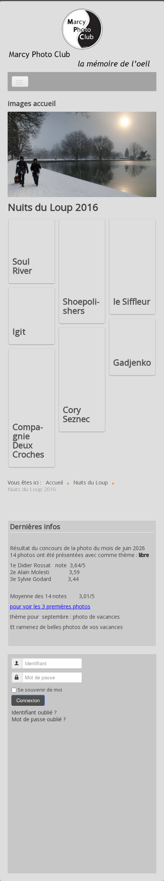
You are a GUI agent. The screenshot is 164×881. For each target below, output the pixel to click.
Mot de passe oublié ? (38, 719)
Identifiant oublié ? (33, 712)
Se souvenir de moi (40, 689)
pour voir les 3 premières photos (50, 606)
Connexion (28, 700)
